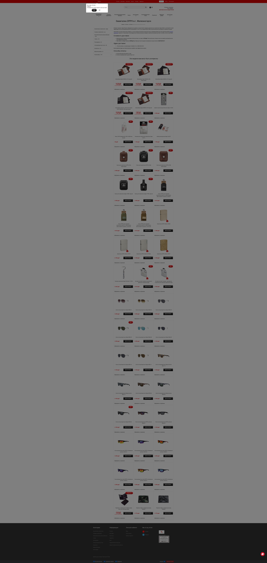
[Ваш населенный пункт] (264, 546)
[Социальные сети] (263, 554)
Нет (99, 10)
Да (94, 10)
